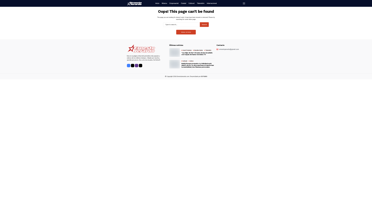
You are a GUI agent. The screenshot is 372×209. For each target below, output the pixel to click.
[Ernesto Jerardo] (134, 3)
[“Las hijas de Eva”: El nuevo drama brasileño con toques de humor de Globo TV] (174, 52)
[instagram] (136, 65)
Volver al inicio (186, 32)
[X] (132, 65)
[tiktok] (140, 65)
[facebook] (128, 65)
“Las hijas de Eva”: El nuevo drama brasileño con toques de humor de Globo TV (197, 53)
